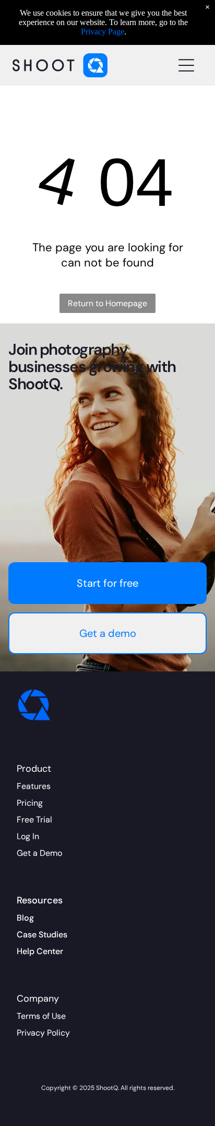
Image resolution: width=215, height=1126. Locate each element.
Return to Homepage (107, 303)
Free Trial (34, 819)
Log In (28, 836)
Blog (25, 917)
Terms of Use (41, 1016)
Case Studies (42, 934)
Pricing (30, 802)
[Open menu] (186, 65)
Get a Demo (39, 853)
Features (34, 786)
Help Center (40, 951)
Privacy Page (102, 31)
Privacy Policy (43, 1032)
